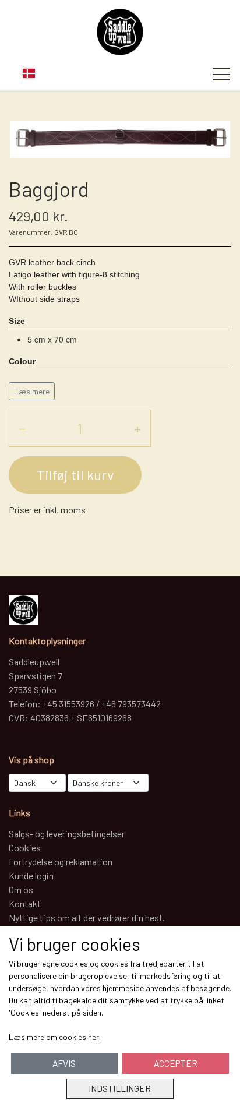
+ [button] (137, 428)
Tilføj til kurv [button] (75, 474)
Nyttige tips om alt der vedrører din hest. (87, 917)
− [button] (22, 428)
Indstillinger (120, 1088)
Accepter (175, 1063)
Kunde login (31, 875)
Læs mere (32, 391)
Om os (21, 889)
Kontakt (25, 903)
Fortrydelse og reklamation (60, 861)
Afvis (64, 1063)
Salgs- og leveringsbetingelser (67, 833)
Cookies (25, 847)
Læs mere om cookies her (54, 1037)
